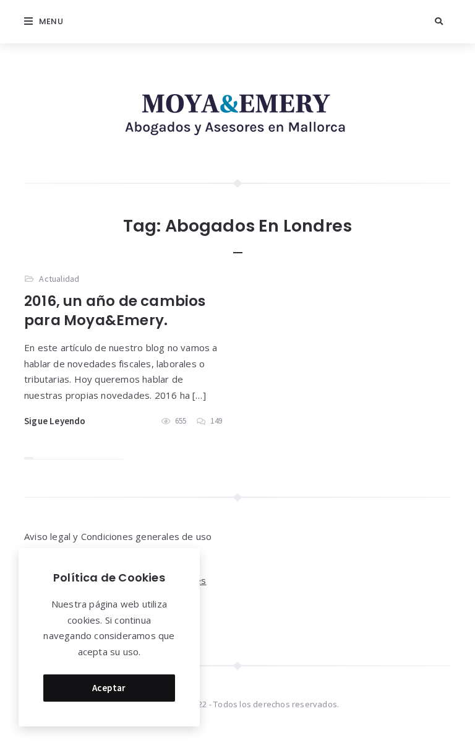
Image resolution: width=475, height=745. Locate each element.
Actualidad (59, 278)
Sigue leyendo (55, 421)
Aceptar (109, 688)
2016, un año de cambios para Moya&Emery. (115, 310)
